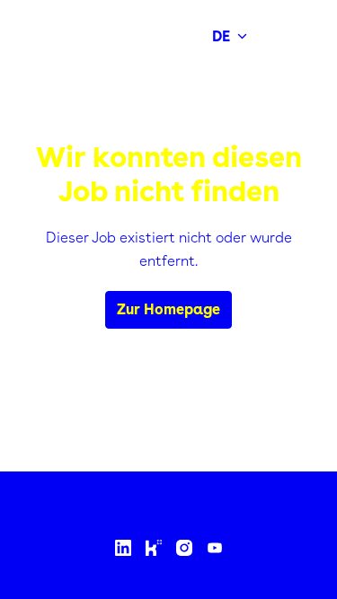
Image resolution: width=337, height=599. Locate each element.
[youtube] (215, 548)
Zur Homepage (168, 309)
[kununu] (153, 548)
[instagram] (184, 548)
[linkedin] (123, 548)
